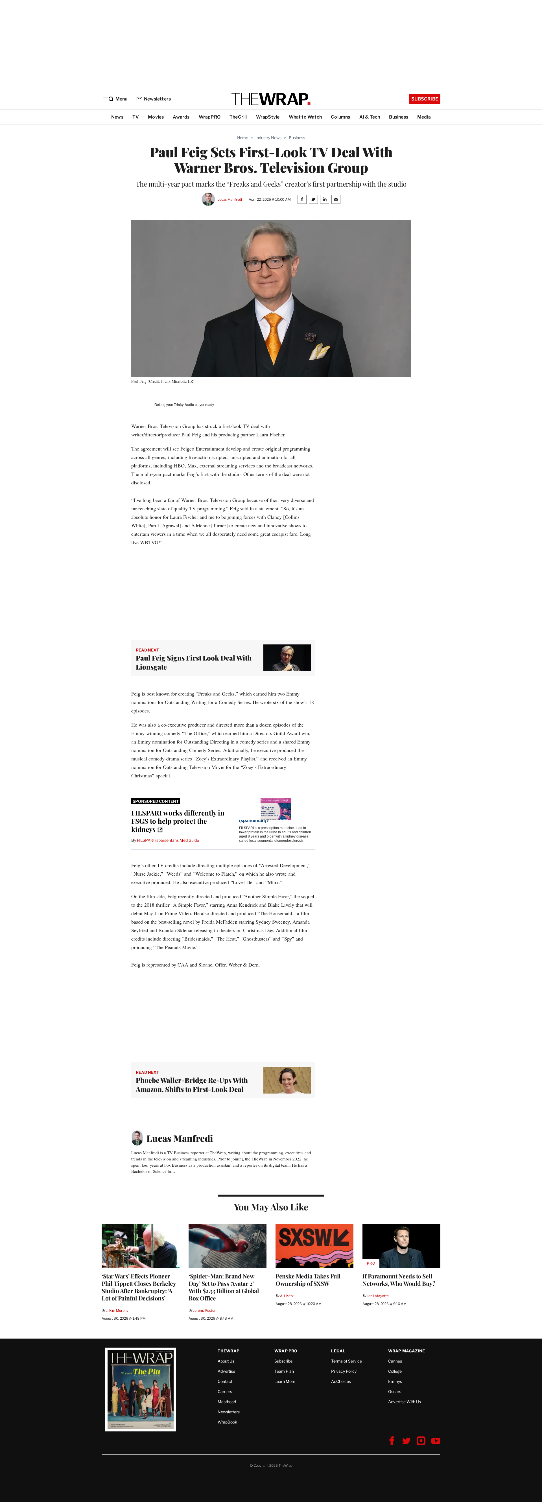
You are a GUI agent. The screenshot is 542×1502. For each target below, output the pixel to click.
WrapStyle (268, 117)
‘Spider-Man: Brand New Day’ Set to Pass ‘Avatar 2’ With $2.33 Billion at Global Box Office (224, 1287)
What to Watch (305, 117)
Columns (340, 117)
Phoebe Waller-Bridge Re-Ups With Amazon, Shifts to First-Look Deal (192, 1084)
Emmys (395, 1381)
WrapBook (227, 1422)
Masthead (227, 1401)
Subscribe (424, 99)
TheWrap (228, 1350)
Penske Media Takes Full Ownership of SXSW (308, 1279)
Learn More (284, 1381)
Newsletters (157, 99)
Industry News (268, 137)
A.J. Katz (287, 1296)
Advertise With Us (404, 1401)
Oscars (394, 1391)
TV (135, 117)
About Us (226, 1361)
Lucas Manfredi (229, 199)
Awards (181, 117)
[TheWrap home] (271, 99)
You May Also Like (271, 1207)
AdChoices (341, 1381)
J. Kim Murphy (117, 1310)
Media (424, 117)
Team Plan (284, 1371)
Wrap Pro (286, 1350)
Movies (156, 117)
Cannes (395, 1361)
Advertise (226, 1371)
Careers (225, 1391)
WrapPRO (209, 117)
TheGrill (238, 117)
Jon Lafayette (377, 1296)
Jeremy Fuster (204, 1310)
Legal (338, 1350)
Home (242, 137)
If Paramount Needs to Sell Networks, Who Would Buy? (398, 1279)
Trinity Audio (184, 405)
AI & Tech (369, 117)
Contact (225, 1381)
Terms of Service (346, 1361)
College (395, 1371)
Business (398, 117)
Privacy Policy (344, 1371)
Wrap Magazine (406, 1350)
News (117, 117)
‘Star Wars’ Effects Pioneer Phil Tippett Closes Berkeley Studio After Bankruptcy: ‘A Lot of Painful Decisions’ (139, 1287)
